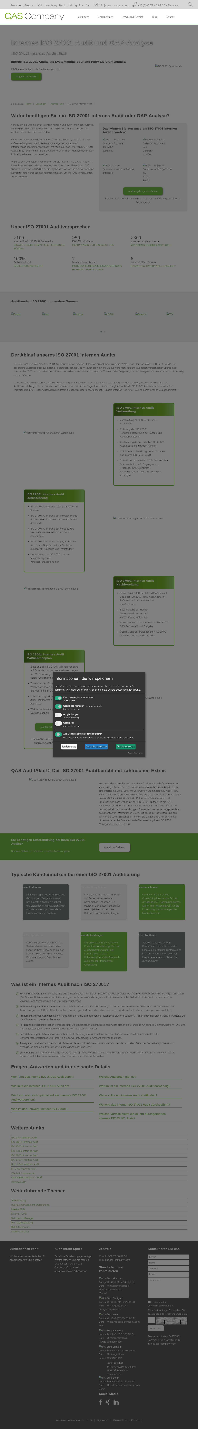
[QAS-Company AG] (34, 17)
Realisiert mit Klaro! (135, 753)
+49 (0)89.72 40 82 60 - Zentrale (158, 5)
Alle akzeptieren (126, 746)
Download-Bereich (132, 16)
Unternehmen (105, 16)
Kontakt (170, 16)
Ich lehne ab (69, 746)
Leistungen (83, 16)
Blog (155, 16)
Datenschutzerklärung (128, 689)
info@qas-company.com (114, 5)
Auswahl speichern (96, 746)
